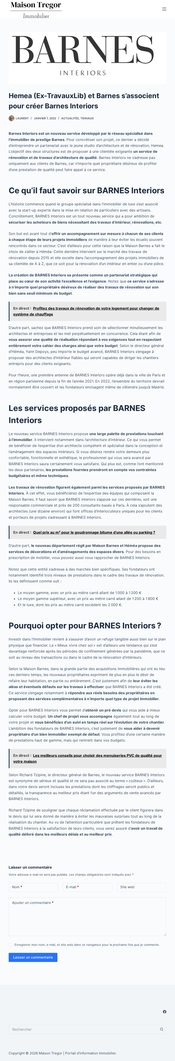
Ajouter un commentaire (33, 902)
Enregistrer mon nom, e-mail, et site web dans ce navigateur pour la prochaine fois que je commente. (87, 944)
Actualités (70, 118)
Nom (17, 887)
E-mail (72, 887)
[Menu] (164, 9)
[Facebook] (164, 1011)
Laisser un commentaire (33, 957)
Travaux (87, 118)
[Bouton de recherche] (161, 1029)
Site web (127, 887)
